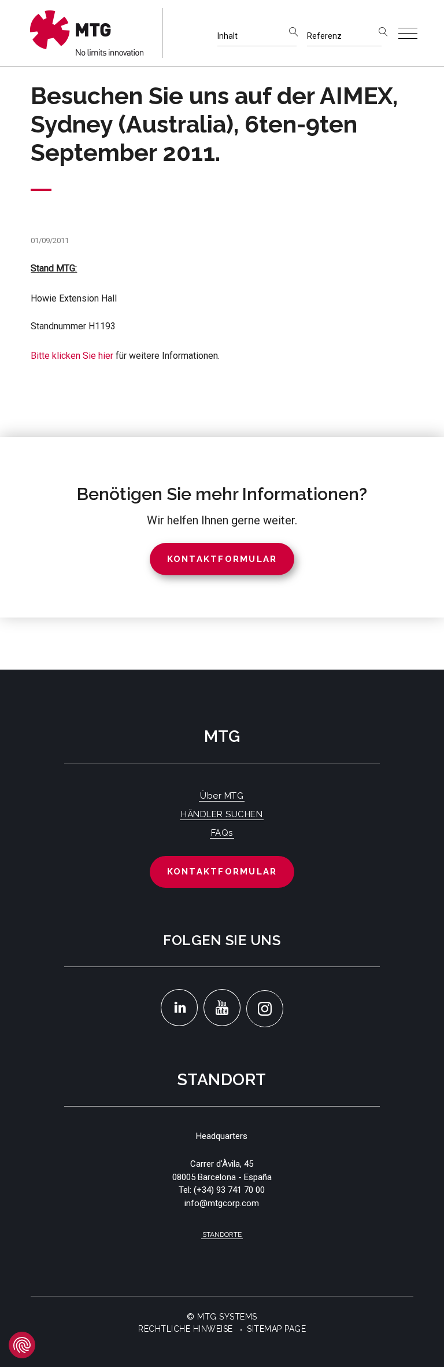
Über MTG (221, 796)
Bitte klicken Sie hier (72, 355)
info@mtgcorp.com (221, 1203)
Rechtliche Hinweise (185, 1328)
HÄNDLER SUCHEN (221, 814)
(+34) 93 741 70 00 (229, 1190)
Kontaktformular (222, 871)
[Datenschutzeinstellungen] (22, 1345)
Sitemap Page (276, 1328)
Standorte (222, 1234)
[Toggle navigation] (407, 33)
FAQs (222, 833)
